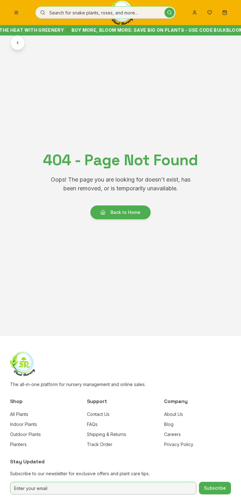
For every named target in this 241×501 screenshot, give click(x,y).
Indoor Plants (23, 424)
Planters (18, 444)
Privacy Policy (178, 444)
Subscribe (215, 488)
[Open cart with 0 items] (224, 12)
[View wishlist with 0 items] (209, 12)
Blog (169, 424)
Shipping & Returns (106, 434)
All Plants (19, 414)
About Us (173, 414)
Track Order (99, 444)
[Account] (194, 12)
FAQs (92, 424)
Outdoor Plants (25, 434)
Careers (172, 434)
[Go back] (17, 42)
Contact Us (98, 414)
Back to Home (125, 212)
